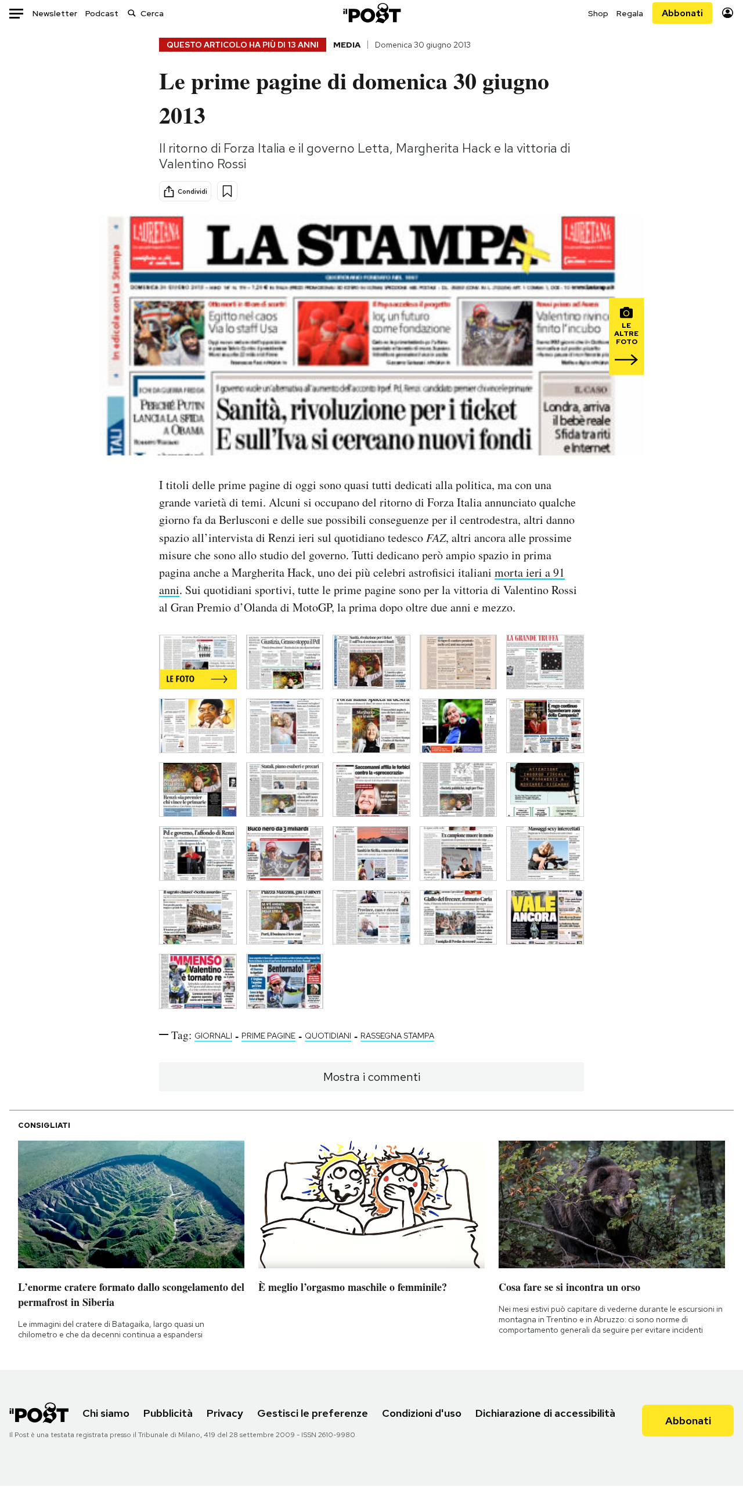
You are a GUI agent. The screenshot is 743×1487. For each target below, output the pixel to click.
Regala (629, 13)
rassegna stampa (397, 1035)
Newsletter (55, 13)
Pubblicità (168, 1413)
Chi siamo (105, 1413)
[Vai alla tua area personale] (728, 13)
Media (346, 44)
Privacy (225, 1413)
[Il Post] (371, 13)
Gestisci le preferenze (312, 1413)
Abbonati (682, 13)
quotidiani (328, 1035)
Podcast (101, 13)
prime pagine (268, 1035)
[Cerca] (132, 13)
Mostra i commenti (371, 1076)
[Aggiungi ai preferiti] (227, 191)
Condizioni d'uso (421, 1413)
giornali (213, 1035)
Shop (598, 13)
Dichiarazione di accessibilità (545, 1413)
